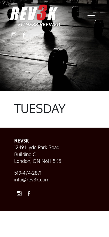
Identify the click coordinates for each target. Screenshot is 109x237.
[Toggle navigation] (91, 15)
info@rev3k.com (31, 180)
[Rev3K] (35, 15)
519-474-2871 (27, 173)
